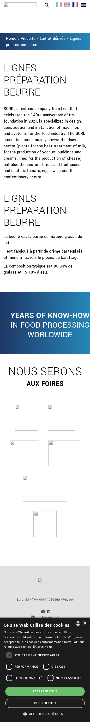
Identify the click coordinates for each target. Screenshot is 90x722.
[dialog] (45, 670)
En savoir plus (43, 647)
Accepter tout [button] (45, 691)
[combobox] (78, 623)
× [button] (84, 623)
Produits (28, 38)
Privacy (68, 599)
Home (11, 38)
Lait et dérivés (53, 38)
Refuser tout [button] (45, 703)
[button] (45, 713)
